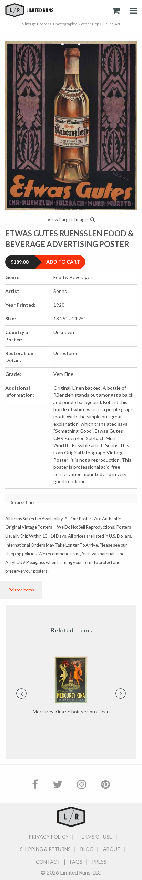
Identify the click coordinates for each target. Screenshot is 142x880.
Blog (86, 849)
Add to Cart (63, 262)
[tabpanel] (71, 685)
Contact (48, 862)
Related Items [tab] (21, 589)
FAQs (76, 862)
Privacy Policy (49, 837)
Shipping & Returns (45, 849)
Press (99, 862)
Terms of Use (95, 837)
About (112, 849)
